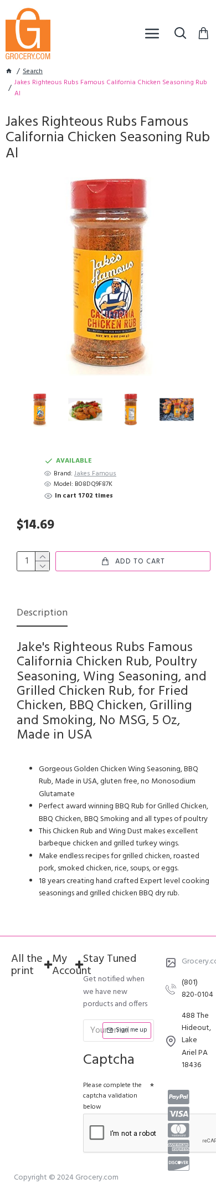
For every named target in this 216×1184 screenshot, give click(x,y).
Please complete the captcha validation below (112, 1096)
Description (42, 614)
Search (33, 71)
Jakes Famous (95, 474)
